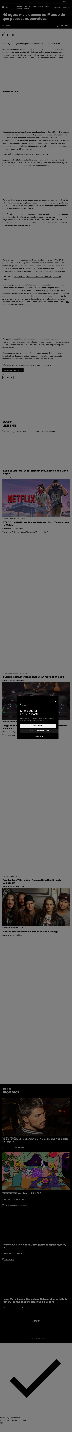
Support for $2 (38, 726)
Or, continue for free (38, 736)
